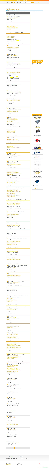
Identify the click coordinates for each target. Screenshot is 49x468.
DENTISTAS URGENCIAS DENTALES (11, 18)
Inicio (19, 457)
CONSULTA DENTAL (12, 73)
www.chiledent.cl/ (16, 126)
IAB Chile (40, 463)
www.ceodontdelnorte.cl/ (17, 361)
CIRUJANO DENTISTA (12, 46)
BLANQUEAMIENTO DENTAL (10, 318)
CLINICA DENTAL (9, 309)
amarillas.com (10, 2)
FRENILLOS (17, 172)
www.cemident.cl (16, 135)
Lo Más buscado (26, 458)
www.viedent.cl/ (16, 247)
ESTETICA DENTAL (16, 48)
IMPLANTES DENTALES (12, 55)
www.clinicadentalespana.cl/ (17, 32)
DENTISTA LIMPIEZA (9, 171)
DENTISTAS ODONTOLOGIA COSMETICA (12, 244)
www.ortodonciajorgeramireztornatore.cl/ (18, 228)
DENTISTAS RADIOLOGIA (10, 213)
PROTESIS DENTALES (17, 195)
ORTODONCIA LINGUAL (9, 110)
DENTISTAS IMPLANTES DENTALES (11, 26)
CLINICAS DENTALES (15, 17)
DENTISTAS (11, 17)
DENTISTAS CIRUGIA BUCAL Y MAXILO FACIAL (12, 28)
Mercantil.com (37, 457)
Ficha (8, 21)
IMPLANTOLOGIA (17, 47)
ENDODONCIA (12, 48)
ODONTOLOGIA (9, 29)
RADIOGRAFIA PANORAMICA (10, 37)
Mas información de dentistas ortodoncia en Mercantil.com (13, 10)
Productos (26, 457)
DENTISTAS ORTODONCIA (17, 84)
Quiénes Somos (21, 458)
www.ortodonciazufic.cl (17, 285)
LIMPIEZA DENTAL (14, 171)
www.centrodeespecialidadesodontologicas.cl (18, 199)
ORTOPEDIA (14, 289)
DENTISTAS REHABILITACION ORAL (11, 72)
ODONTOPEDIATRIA (17, 63)
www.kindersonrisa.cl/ (17, 67)
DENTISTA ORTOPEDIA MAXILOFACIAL (11, 225)
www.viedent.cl (16, 304)
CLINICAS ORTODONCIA (18, 25)
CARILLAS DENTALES (15, 336)
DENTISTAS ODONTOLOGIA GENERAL (14, 91)
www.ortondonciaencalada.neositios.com (18, 388)
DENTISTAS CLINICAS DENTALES (11, 25)
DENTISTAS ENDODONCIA (10, 100)
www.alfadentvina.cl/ (16, 177)
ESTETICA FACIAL (17, 204)
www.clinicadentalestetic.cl (17, 43)
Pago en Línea (32, 457)
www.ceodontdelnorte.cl (17, 208)
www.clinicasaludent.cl (17, 80)
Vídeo (22, 32)
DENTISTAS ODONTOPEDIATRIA (17, 164)
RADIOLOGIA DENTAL (9, 123)
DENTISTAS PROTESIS (9, 101)
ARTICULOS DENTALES (12, 423)
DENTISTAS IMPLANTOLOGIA (10, 71)
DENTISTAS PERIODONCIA (17, 71)
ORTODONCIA (13, 36)
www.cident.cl (16, 254)
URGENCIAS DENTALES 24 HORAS (11, 196)
